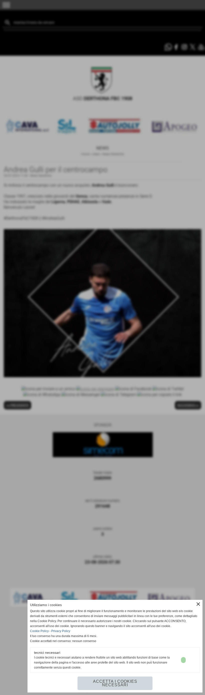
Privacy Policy (60, 631)
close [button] (198, 604)
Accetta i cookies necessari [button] (115, 683)
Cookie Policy (39, 631)
